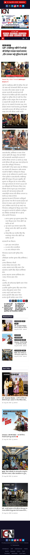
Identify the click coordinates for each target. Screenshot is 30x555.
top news (6, 35)
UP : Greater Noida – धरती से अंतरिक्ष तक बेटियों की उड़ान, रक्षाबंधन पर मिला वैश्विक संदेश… (14, 399)
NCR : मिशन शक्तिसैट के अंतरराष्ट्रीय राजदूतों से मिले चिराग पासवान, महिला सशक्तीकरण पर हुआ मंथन (14, 473)
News (9, 45)
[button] (27, 38)
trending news (17, 35)
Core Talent (22, 553)
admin (25, 329)
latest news (6, 33)
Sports (7, 551)
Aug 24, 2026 (8, 513)
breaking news (13, 33)
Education (7, 553)
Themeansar (15, 545)
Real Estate (14, 553)
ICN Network (18, 321)
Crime (4, 45)
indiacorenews (22, 33)
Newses (26, 543)
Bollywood (17, 335)
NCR (23, 321)
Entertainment (18, 337)
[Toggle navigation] (23, 38)
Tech (23, 551)
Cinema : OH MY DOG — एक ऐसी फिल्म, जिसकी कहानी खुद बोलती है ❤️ (20, 343)
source (11, 35)
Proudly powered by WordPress (10, 543)
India (24, 35)
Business (13, 551)
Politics (26, 549)
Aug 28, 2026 (18, 329)
